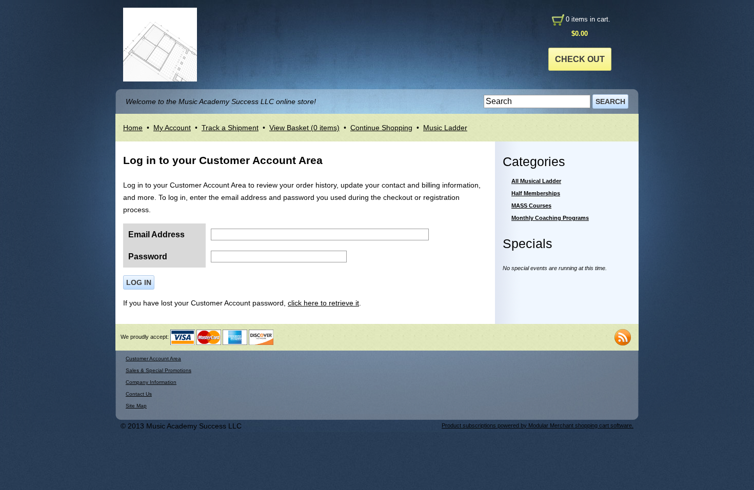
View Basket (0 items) (304, 128)
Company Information (151, 382)
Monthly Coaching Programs (550, 218)
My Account (172, 128)
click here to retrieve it (323, 303)
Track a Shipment (230, 128)
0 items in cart (587, 19)
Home (133, 128)
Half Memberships (535, 193)
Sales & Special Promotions (158, 370)
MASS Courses (531, 205)
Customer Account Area (153, 358)
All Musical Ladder (536, 181)
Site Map (136, 406)
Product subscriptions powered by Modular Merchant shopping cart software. (537, 425)
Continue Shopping (381, 128)
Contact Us (139, 394)
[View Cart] (557, 19)
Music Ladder (445, 128)
